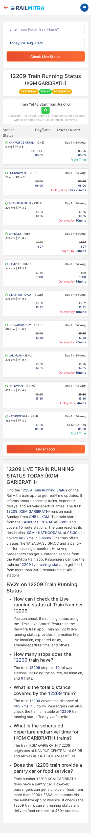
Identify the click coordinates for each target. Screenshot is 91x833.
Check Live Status (45, 56)
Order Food (45, 449)
